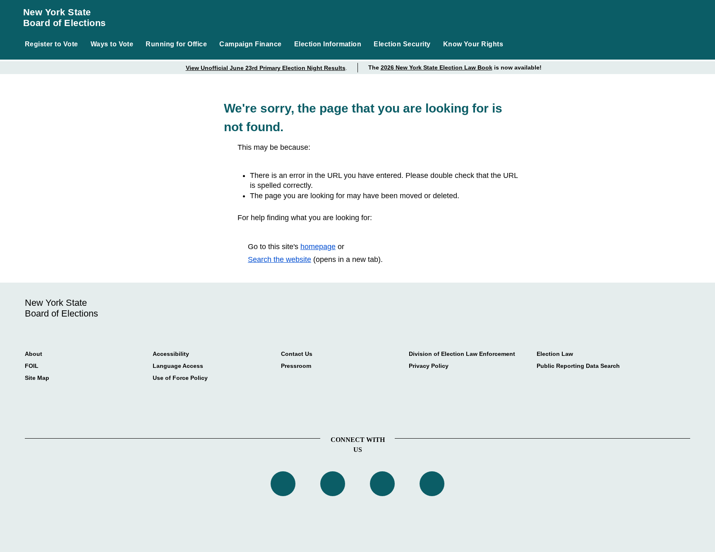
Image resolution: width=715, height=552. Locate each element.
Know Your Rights (473, 44)
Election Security (402, 44)
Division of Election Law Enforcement (462, 353)
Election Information (328, 44)
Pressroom (296, 365)
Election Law (555, 353)
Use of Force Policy (180, 377)
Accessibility (171, 353)
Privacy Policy (429, 365)
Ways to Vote (112, 44)
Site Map (37, 377)
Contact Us (296, 353)
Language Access (178, 365)
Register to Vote (51, 44)
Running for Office (176, 44)
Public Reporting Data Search (578, 365)
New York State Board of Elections (64, 17)
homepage (318, 246)
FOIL (31, 365)
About (33, 353)
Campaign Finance (250, 44)
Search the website (279, 259)
